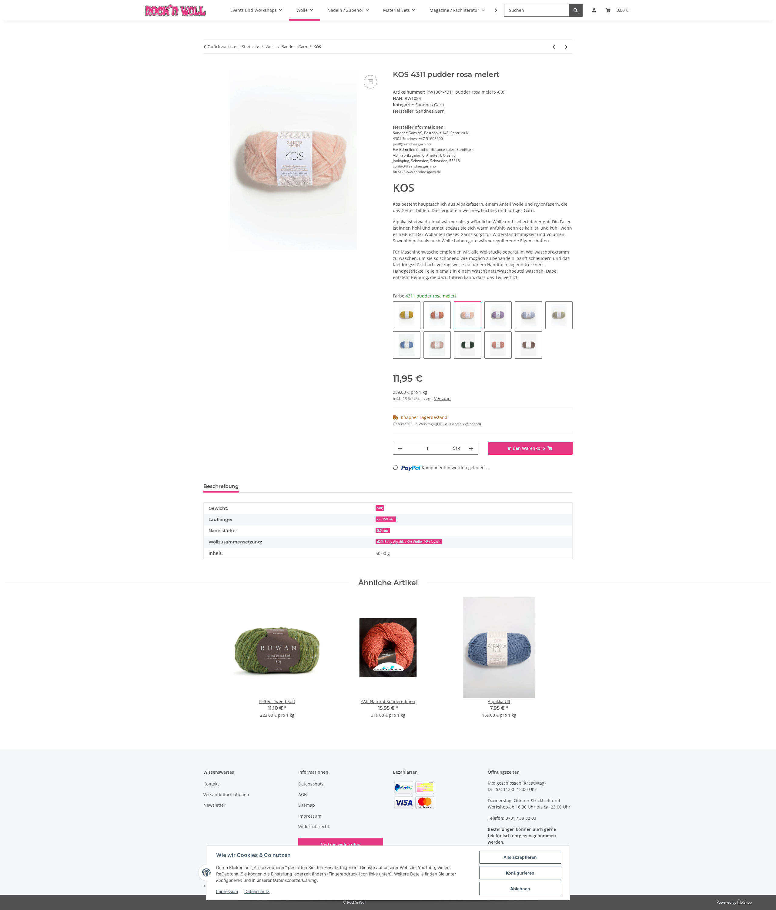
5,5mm (382, 530)
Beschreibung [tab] (221, 486)
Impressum (227, 891)
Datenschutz (256, 891)
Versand (442, 398)
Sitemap (306, 805)
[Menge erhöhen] (471, 448)
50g (380, 508)
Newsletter (214, 805)
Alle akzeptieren (520, 857)
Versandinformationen (226, 794)
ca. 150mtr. (386, 519)
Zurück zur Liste (222, 46)
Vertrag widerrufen (340, 844)
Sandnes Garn (429, 105)
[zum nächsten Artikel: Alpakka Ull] (566, 46)
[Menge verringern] (399, 448)
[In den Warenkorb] (208, 67)
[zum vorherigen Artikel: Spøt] (554, 46)
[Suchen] (576, 10)
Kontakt (211, 784)
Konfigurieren (520, 872)
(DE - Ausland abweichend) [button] (458, 424)
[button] (492, 10)
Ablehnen (520, 888)
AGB (302, 794)
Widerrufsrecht (313, 826)
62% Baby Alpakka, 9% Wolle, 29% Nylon (408, 542)
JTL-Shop (744, 902)
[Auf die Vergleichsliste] (370, 81)
